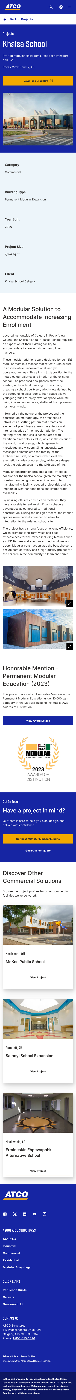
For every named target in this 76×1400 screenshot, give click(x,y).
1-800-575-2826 (24, 1338)
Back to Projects (21, 19)
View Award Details (38, 720)
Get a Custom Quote (38, 850)
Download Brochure (36, 80)
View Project (38, 977)
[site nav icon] (61, 7)
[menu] (70, 7)
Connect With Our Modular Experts (38, 838)
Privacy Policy (10, 1356)
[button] (38, 586)
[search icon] (51, 7)
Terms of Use (28, 1356)
